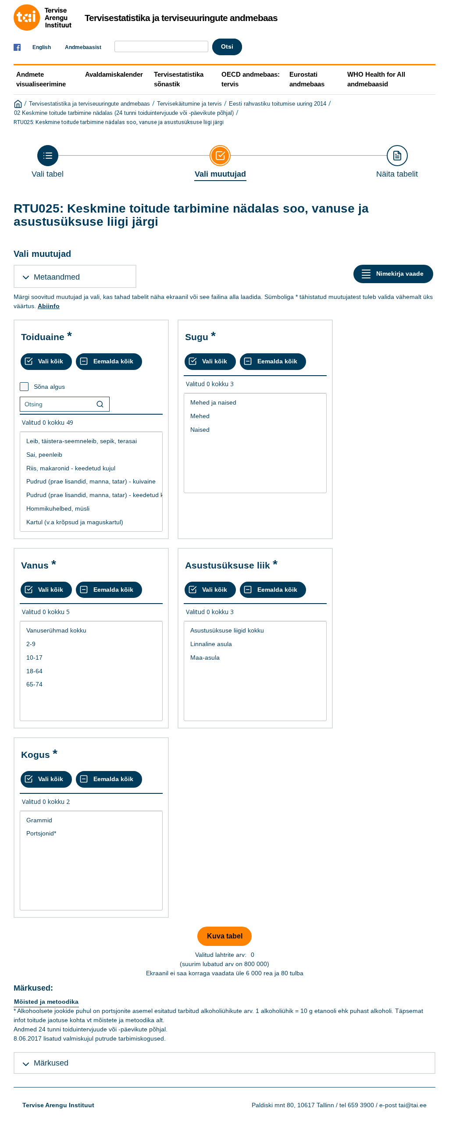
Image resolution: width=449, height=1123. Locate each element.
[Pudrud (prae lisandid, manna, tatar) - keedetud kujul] (91, 495)
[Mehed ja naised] (255, 402)
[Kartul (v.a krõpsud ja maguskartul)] (91, 522)
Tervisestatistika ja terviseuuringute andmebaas (89, 104)
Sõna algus (49, 386)
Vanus (35, 565)
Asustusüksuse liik (227, 565)
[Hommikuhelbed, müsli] (91, 508)
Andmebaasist (83, 47)
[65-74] (91, 684)
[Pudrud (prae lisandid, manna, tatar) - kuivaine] (91, 481)
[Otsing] (100, 404)
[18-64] (91, 671)
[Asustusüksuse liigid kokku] (255, 630)
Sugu (196, 337)
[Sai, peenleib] (91, 455)
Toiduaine (42, 337)
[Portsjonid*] (91, 833)
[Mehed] (255, 416)
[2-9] (91, 644)
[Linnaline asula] (255, 644)
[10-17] (91, 658)
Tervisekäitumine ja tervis (189, 104)
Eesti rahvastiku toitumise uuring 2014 (277, 104)
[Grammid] (91, 820)
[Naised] (255, 430)
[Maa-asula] (255, 658)
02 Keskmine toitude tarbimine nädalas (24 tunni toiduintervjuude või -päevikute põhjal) (124, 113)
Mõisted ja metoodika (46, 1001)
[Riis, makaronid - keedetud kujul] (91, 468)
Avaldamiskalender (114, 74)
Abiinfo (49, 305)
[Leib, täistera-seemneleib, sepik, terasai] (91, 441)
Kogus (35, 755)
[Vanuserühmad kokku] (91, 630)
